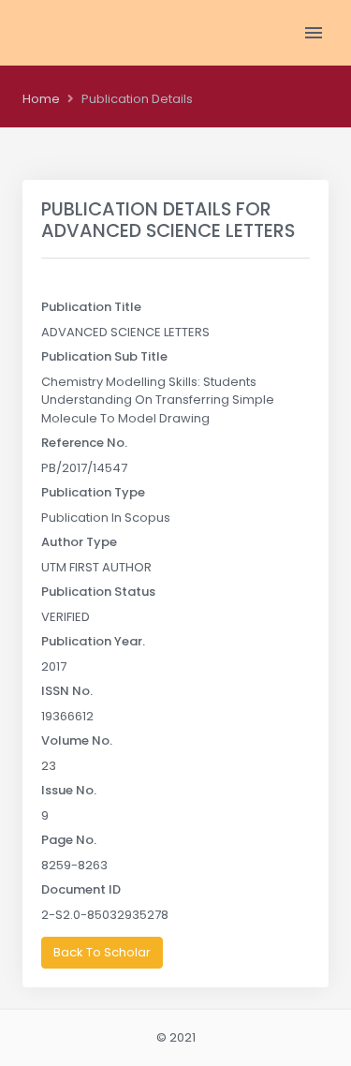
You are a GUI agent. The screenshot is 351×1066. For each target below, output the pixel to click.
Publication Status (98, 591)
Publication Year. (93, 641)
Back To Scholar (102, 952)
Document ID (81, 889)
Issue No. (68, 790)
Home (41, 99)
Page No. (68, 840)
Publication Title (91, 307)
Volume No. (76, 740)
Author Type (79, 542)
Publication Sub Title (104, 356)
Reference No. (84, 443)
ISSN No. (67, 691)
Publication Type (93, 492)
